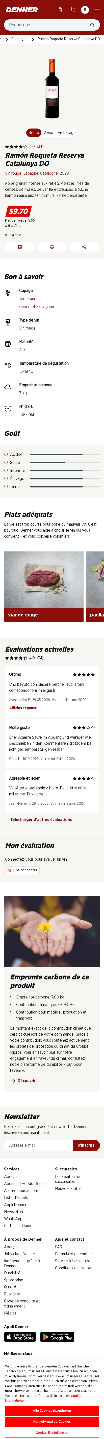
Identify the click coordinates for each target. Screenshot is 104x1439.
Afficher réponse (23, 708)
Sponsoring (13, 1280)
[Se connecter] (85, 10)
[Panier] (73, 9)
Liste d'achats (16, 1198)
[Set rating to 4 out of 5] (21, 147)
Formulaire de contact (74, 1254)
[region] (52, 1399)
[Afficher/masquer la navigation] (97, 9)
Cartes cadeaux (17, 1226)
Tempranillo (29, 299)
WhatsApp (13, 1219)
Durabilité (12, 1273)
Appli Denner (15, 1205)
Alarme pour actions (21, 1191)
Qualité (10, 1287)
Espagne (30, 173)
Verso (48, 133)
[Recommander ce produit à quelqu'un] (84, 247)
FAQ (58, 1247)
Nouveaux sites (68, 1189)
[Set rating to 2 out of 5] (12, 147)
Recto (34, 133)
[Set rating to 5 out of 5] (25, 147)
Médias (10, 1313)
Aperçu (10, 1177)
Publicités (12, 1294)
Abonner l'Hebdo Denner (25, 1184)
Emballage (67, 133)
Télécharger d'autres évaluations (41, 820)
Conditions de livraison (74, 1268)
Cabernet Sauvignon (36, 307)
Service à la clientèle (72, 1261)
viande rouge (23, 614)
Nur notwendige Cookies (52, 1421)
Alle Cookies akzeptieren (52, 1410)
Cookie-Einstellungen (52, 1432)
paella (97, 614)
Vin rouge (13, 173)
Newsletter (13, 1212)
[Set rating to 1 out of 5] (7, 147)
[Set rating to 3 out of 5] (16, 147)
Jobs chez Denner (19, 1254)
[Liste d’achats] (60, 9)
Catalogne (19, 39)
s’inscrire (86, 1145)
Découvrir (27, 1081)
